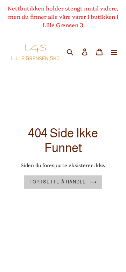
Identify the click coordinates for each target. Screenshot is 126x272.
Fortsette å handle (57, 181)
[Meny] (114, 51)
